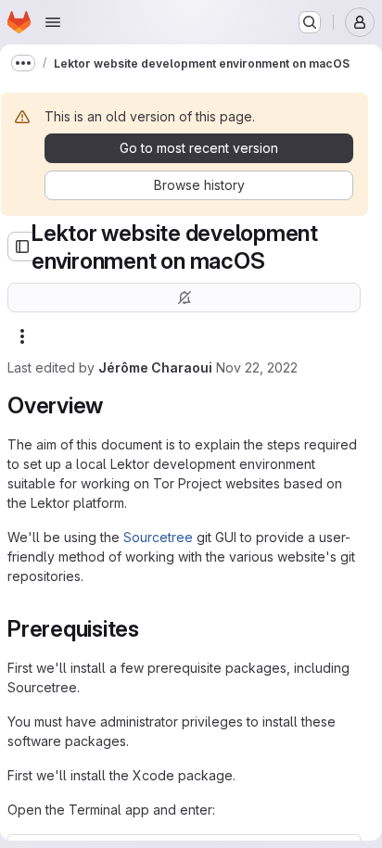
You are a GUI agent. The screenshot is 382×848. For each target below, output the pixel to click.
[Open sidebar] (22, 246)
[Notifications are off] (184, 297)
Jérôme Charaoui (155, 367)
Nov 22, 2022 (257, 367)
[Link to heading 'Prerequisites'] (151, 628)
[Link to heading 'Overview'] (115, 405)
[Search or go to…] (310, 22)
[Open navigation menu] (53, 22)
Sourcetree (158, 537)
